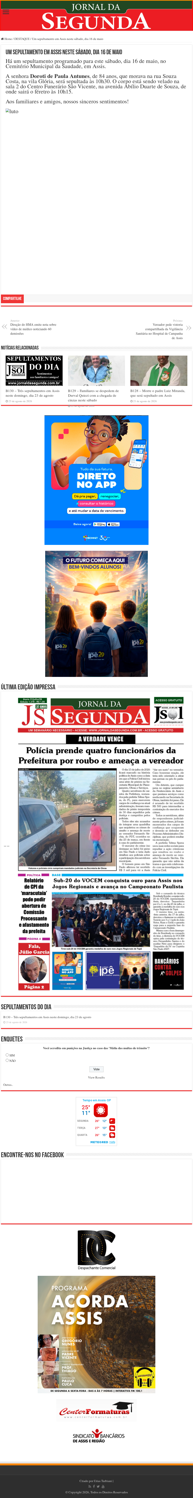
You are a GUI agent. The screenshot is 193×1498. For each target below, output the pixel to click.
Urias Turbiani (103, 1481)
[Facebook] (93, 1486)
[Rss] (90, 1486)
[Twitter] (98, 1486)
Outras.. (8, 1085)
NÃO (12, 1061)
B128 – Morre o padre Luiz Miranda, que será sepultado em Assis (157, 393)
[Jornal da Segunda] (96, 16)
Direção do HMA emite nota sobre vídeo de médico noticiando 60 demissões (33, 327)
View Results (96, 1077)
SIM (12, 1055)
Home (8, 39)
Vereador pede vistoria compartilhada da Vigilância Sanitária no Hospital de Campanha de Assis (159, 329)
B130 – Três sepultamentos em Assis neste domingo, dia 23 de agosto (33, 393)
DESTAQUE (22, 39)
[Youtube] (103, 1486)
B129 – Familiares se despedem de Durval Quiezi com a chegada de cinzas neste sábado (93, 395)
